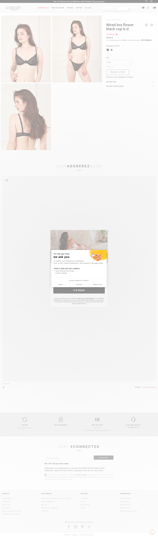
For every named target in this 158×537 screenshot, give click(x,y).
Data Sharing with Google (64, 271)
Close (60, 284)
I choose (79, 284)
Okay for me (97, 284)
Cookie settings (61, 273)
